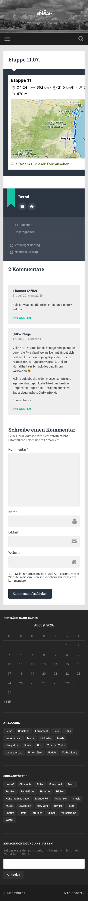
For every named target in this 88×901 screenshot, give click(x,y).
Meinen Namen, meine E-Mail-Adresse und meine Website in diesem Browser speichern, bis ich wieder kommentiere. (43, 577)
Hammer (45, 791)
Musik (60, 738)
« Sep (7, 701)
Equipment (41, 731)
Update (52, 752)
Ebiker (40, 784)
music (76, 798)
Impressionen (13, 738)
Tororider (36, 812)
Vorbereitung (69, 752)
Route (27, 745)
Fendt (71, 784)
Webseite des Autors (32, 206)
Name (12, 512)
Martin (31, 738)
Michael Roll (42, 798)
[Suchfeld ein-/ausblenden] (81, 39)
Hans (68, 731)
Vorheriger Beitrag (27, 245)
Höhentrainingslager (17, 798)
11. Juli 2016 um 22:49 (28, 295)
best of (10, 784)
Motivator (45, 738)
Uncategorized (25, 232)
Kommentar (18, 449)
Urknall (51, 812)
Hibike (59, 791)
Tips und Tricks (56, 745)
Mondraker (61, 798)
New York (42, 805)
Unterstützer (35, 752)
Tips (39, 745)
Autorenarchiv (22, 206)
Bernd (9, 731)
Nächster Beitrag (26, 252)
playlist (58, 805)
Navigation (12, 745)
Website (14, 552)
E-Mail (13, 532)
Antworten (22, 318)
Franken (10, 791)
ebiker (44, 12)
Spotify (10, 812)
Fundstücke (27, 791)
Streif (23, 812)
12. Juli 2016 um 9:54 (27, 339)
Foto (56, 731)
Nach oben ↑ (74, 893)
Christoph (23, 731)
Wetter (9, 820)
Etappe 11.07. (24, 59)
